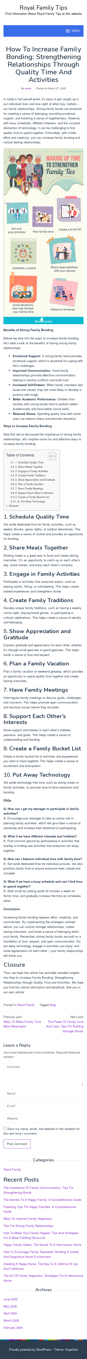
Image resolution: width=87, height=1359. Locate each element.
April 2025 (10, 1313)
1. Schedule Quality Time (29, 462)
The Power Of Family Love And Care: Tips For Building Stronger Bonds (65, 1024)
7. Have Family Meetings (29, 488)
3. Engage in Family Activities (31, 471)
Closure (14, 505)
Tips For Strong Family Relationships (28, 1225)
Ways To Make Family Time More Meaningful (22, 1022)
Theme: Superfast (66, 1349)
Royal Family (26, 1005)
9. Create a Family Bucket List (32, 497)
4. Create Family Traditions (30, 475)
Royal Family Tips (43, 8)
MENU (76, 31)
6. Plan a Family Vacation (29, 484)
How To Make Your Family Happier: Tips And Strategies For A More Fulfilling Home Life (40, 1235)
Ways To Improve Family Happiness (27, 1218)
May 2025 (10, 1306)
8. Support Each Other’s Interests (34, 493)
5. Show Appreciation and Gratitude (35, 479)
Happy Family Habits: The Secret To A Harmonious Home (42, 1244)
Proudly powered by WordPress (30, 1349)
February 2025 (13, 1327)
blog (53, 1005)
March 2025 (11, 1320)
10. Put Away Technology (31, 501)
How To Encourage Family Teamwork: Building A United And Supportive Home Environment (40, 1254)
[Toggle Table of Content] (50, 456)
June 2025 (10, 1299)
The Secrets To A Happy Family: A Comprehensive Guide (42, 1199)
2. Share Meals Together (29, 466)
